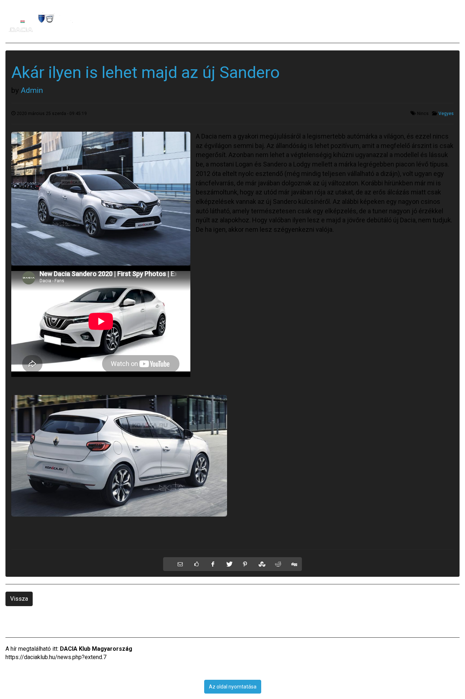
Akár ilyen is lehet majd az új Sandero (145, 72)
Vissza (19, 598)
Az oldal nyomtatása (232, 687)
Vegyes (446, 113)
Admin (32, 90)
